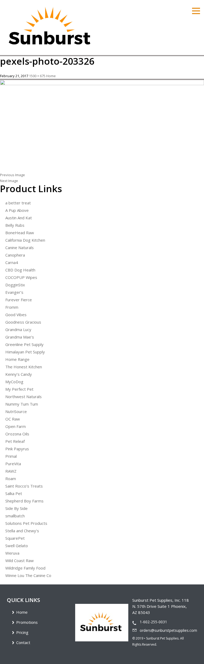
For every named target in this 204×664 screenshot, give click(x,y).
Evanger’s (14, 292)
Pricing (22, 632)
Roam (10, 478)
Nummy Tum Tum (21, 404)
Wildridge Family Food (25, 568)
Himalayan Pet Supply (25, 351)
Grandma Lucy (18, 329)
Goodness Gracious (23, 322)
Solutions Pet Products (26, 523)
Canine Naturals (19, 247)
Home (51, 75)
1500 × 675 (37, 75)
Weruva (12, 553)
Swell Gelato (16, 545)
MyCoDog (14, 381)
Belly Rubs (14, 225)
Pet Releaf (15, 441)
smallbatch (15, 515)
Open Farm (15, 426)
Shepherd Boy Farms (24, 501)
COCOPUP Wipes (21, 277)
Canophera (15, 255)
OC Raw (12, 419)
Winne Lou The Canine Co (28, 575)
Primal (11, 456)
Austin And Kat (18, 217)
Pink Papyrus (17, 448)
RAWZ (10, 471)
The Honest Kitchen (23, 366)
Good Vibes (16, 314)
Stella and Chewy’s (22, 530)
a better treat (18, 202)
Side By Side (16, 508)
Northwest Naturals (23, 396)
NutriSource (16, 411)
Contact (23, 642)
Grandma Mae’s (19, 337)
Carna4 (11, 262)
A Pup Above (17, 210)
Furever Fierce (18, 299)
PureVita (13, 463)
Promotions (27, 622)
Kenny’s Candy (18, 374)
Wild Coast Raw (19, 560)
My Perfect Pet (19, 389)
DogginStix (15, 284)
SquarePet (15, 538)
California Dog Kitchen (25, 240)
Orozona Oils (17, 433)
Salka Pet (13, 493)
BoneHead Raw (19, 232)
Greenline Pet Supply (24, 344)
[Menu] (196, 10)
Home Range (17, 359)
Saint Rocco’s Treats (24, 486)
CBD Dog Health (20, 270)
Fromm (11, 307)
